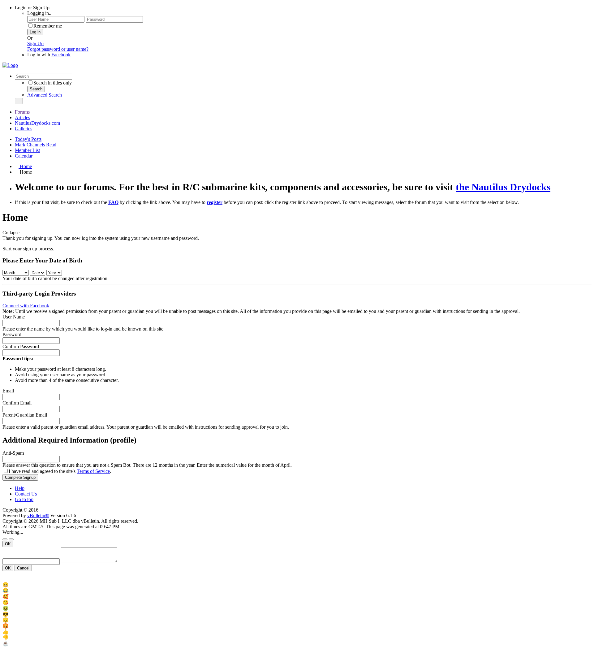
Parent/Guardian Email (24, 415)
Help (19, 488)
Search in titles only (52, 82)
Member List (27, 150)
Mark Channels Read (35, 144)
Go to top (24, 499)
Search (36, 89)
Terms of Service (93, 471)
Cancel (23, 568)
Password (11, 334)
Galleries (23, 128)
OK (8, 544)
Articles (22, 117)
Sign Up (35, 43)
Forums (22, 112)
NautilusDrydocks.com (37, 123)
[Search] (19, 101)
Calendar (23, 155)
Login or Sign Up (32, 7)
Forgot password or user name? (57, 49)
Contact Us (26, 493)
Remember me (47, 25)
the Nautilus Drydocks (503, 187)
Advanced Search (44, 94)
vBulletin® (38, 515)
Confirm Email (17, 402)
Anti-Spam (13, 453)
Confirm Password (20, 346)
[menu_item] (297, 585)
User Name (13, 316)
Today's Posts (28, 139)
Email (8, 390)
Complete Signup (20, 477)
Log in (35, 32)
